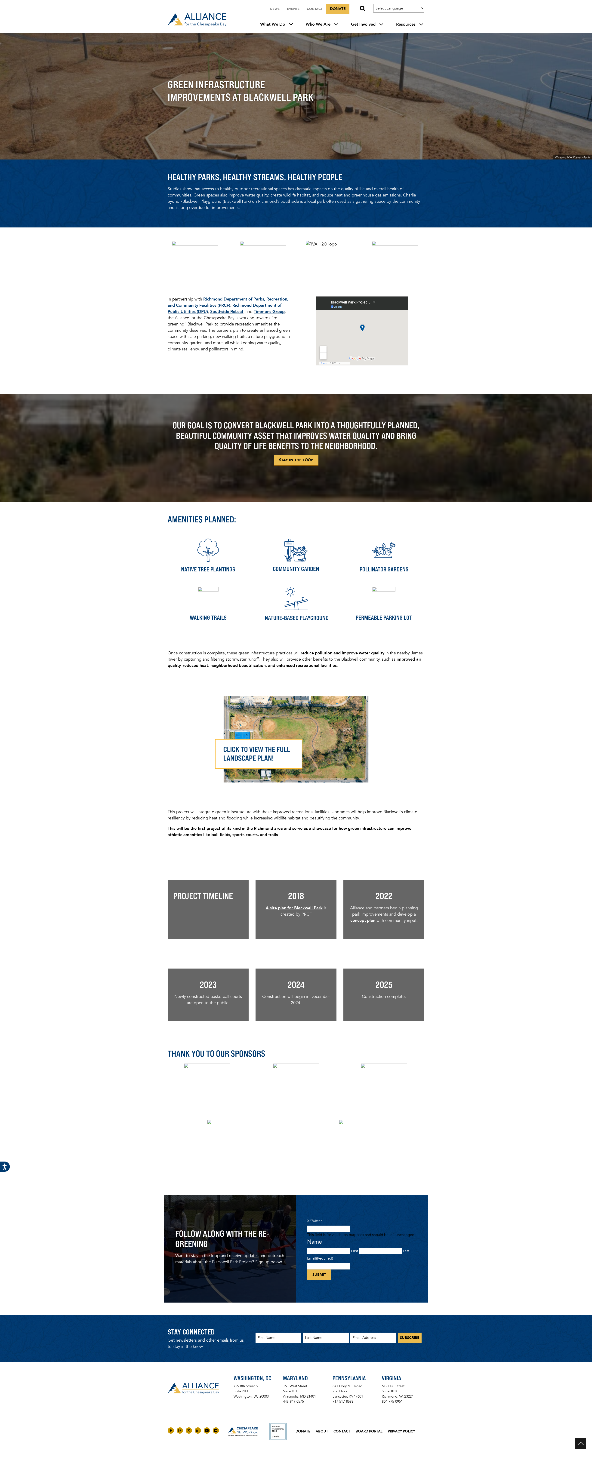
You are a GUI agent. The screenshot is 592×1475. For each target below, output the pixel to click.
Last (406, 1250)
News (275, 9)
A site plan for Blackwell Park (294, 908)
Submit (319, 1274)
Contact (315, 9)
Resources (406, 24)
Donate (338, 8)
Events (293, 9)
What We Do (272, 24)
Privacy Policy (401, 1431)
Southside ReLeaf (226, 311)
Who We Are (318, 24)
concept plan (362, 920)
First (354, 1250)
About (322, 1431)
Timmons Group (269, 311)
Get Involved (363, 24)
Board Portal (369, 1431)
